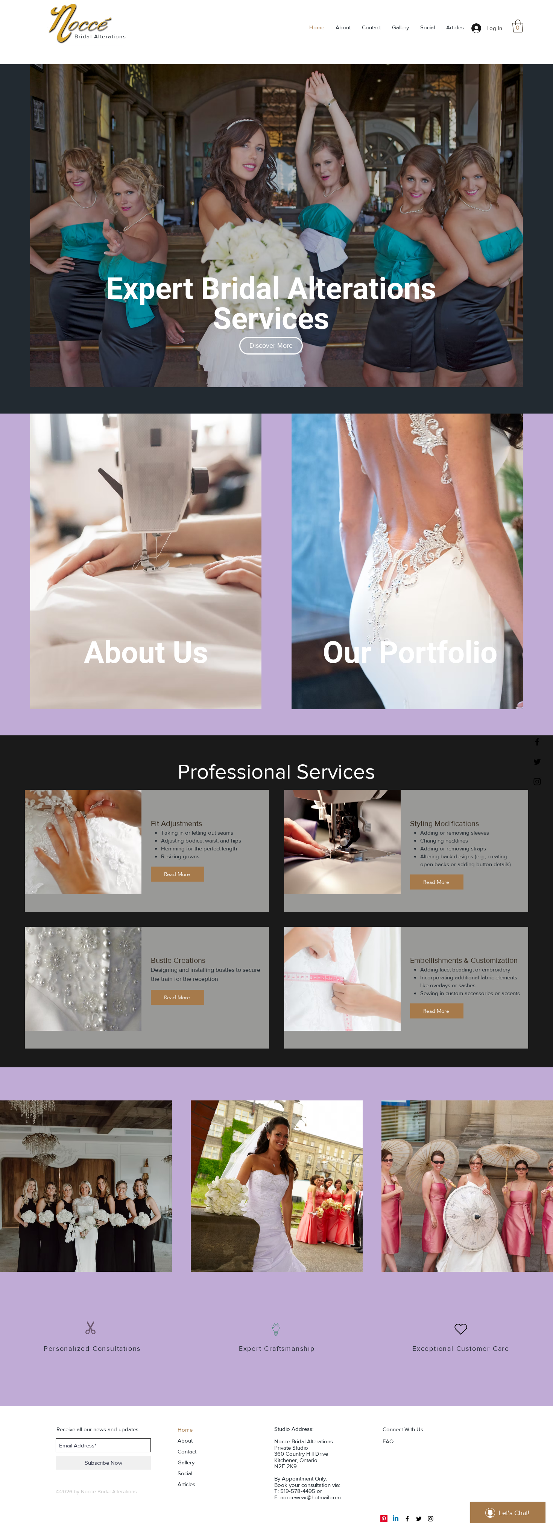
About (185, 1440)
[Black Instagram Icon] (537, 782)
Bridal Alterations (100, 36)
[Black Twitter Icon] (537, 762)
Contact (187, 1451)
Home (185, 1429)
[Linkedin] (395, 1518)
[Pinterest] (383, 1518)
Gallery (186, 1462)
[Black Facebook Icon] (537, 742)
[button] (517, 26)
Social (185, 1473)
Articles (186, 1484)
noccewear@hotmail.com (310, 1497)
